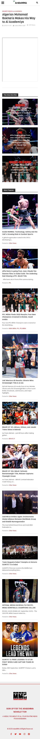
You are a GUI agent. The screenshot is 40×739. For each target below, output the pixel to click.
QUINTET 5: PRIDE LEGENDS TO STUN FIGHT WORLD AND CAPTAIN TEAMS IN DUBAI (18, 662)
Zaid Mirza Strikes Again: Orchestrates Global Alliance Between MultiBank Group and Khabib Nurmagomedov (19, 519)
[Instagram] (24, 734)
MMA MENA (13, 162)
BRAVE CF (12, 439)
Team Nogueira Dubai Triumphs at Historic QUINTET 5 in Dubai (19, 563)
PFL (20, 132)
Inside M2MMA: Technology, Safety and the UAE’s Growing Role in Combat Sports (20, 111)
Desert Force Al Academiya (12, 11)
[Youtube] (20, 734)
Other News (20, 105)
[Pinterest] (29, 734)
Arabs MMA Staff (19, 25)
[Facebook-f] (11, 734)
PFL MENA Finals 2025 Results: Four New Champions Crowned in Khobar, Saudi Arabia (20, 168)
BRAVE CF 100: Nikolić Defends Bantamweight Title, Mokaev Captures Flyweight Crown (17, 473)
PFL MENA (27, 162)
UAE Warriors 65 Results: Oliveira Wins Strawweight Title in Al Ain (18, 381)
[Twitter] (16, 734)
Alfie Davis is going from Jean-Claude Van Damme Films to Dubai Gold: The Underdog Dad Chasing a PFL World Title (20, 140)
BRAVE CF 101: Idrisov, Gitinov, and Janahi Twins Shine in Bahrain (19, 428)
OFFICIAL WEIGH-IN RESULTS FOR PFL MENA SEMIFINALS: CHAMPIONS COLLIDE (19, 606)
